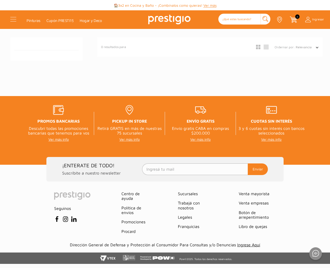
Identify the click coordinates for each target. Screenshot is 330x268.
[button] (244, 19)
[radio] (258, 47)
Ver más (210, 5)
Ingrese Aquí (248, 244)
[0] (293, 19)
